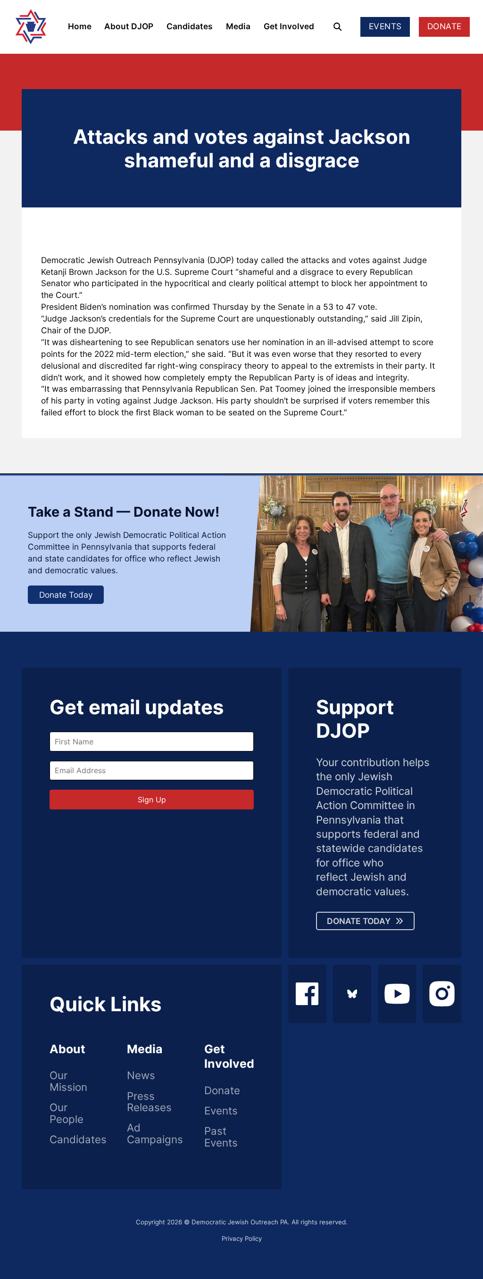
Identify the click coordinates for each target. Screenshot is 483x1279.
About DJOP (128, 26)
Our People (66, 1113)
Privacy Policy (242, 1238)
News (141, 1075)
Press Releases (149, 1102)
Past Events (221, 1136)
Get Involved (289, 26)
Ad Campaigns (151, 1133)
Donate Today (66, 595)
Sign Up (152, 799)
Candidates (190, 26)
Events (221, 1111)
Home (80, 26)
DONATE (444, 26)
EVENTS (385, 26)
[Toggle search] (337, 27)
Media (238, 26)
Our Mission (68, 1081)
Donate (222, 1091)
